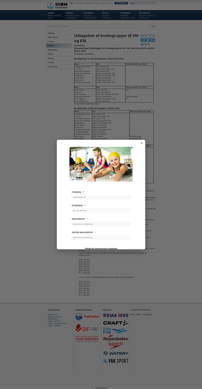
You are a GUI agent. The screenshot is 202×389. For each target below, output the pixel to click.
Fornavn (76, 192)
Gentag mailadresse (82, 232)
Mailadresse (78, 219)
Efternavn (77, 205)
